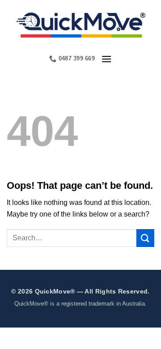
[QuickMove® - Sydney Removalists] (80, 24)
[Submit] (145, 238)
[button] (106, 59)
